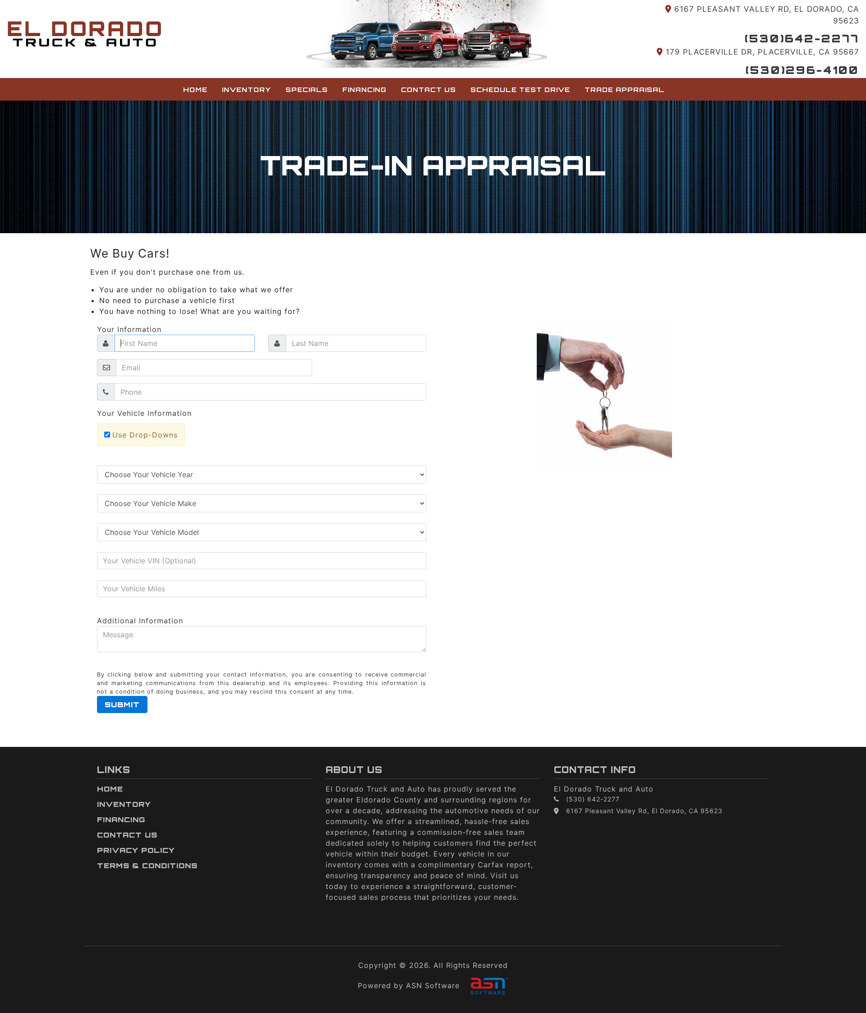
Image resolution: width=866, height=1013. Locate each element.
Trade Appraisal (624, 89)
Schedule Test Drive (520, 89)
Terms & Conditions (147, 865)
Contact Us (428, 89)
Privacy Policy (136, 850)
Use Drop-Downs (145, 434)
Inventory (246, 89)
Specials (307, 89)
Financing (364, 89)
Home (195, 89)
